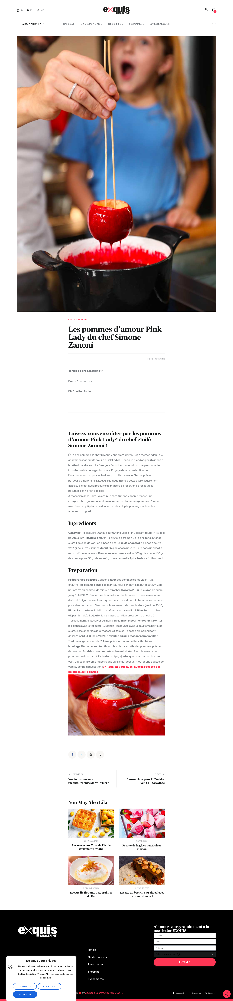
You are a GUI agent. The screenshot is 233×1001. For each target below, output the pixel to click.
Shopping (94, 971)
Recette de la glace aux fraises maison (141, 847)
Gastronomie (96, 957)
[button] (100, 754)
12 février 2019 (141, 888)
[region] (41, 978)
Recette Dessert (77, 320)
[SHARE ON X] (81, 754)
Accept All (25, 994)
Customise (25, 986)
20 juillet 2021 (91, 841)
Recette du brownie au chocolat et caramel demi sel (142, 894)
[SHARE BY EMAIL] (91, 754)
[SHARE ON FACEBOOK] (72, 754)
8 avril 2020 (141, 841)
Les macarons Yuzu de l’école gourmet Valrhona (91, 847)
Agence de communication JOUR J (104, 992)
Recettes (94, 964)
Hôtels (92, 949)
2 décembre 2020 (91, 888)
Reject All (49, 986)
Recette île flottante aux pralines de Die (91, 894)
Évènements (96, 979)
